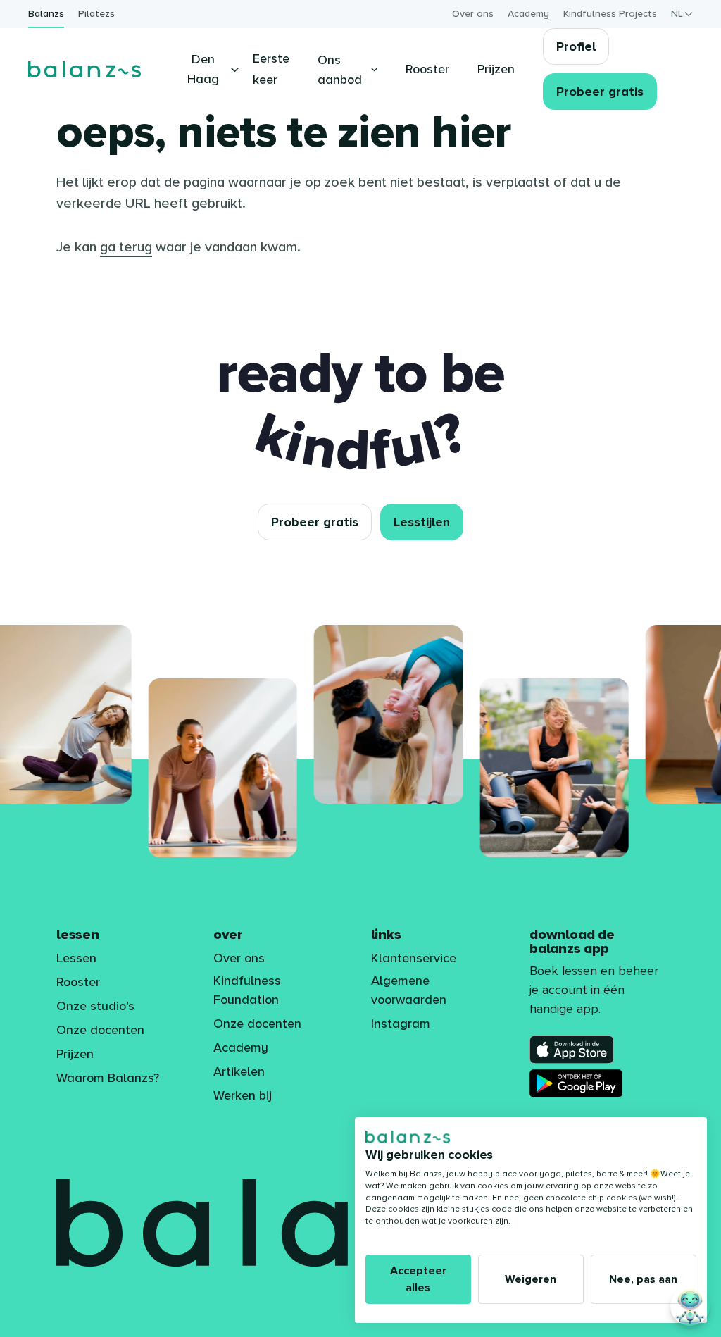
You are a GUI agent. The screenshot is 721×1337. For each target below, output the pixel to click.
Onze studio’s (95, 1006)
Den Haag (203, 69)
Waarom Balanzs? (107, 1078)
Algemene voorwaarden (408, 990)
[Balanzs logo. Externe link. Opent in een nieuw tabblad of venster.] (407, 1137)
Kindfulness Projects (610, 14)
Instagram (400, 1023)
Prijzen (75, 1054)
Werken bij (242, 1095)
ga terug (126, 247)
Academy (528, 14)
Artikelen (239, 1071)
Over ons (473, 14)
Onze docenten (100, 1030)
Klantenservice (413, 958)
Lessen (76, 958)
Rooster (78, 982)
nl (677, 14)
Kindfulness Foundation (247, 990)
